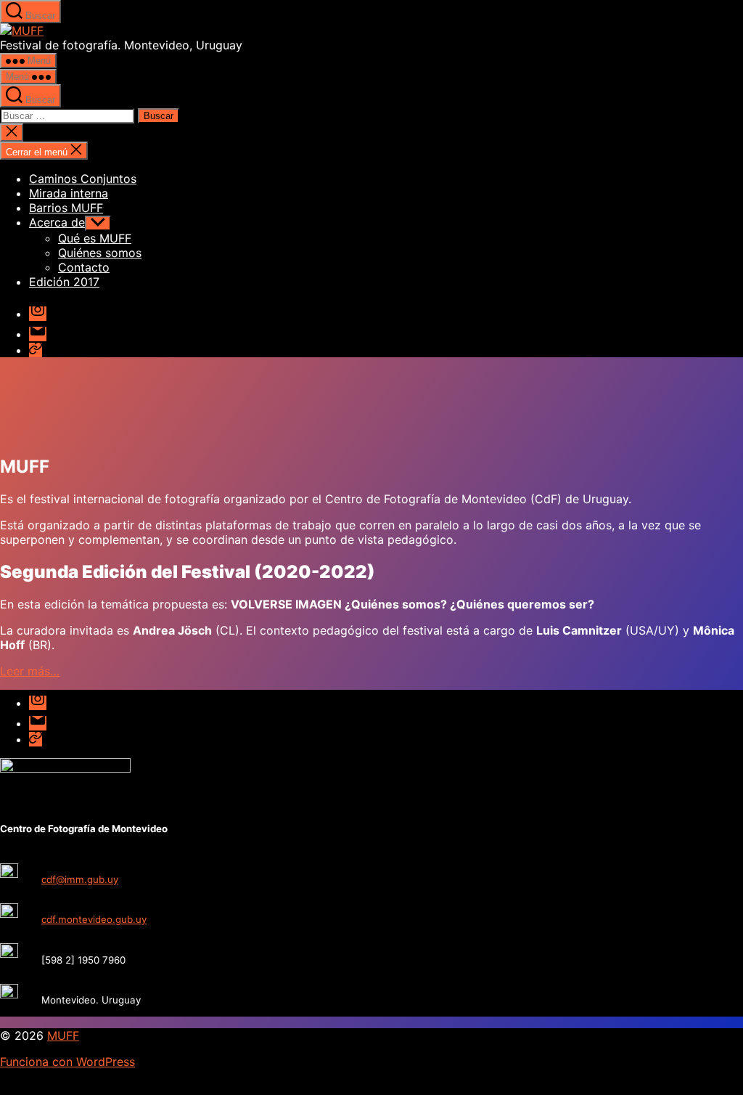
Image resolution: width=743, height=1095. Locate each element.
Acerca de (57, 222)
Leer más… (29, 671)
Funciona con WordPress (67, 1061)
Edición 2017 (64, 281)
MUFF (63, 1035)
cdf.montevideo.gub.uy (94, 919)
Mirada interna (68, 193)
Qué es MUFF (94, 238)
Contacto (84, 267)
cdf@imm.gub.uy (79, 879)
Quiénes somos (99, 252)
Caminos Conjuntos (82, 178)
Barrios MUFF (66, 207)
